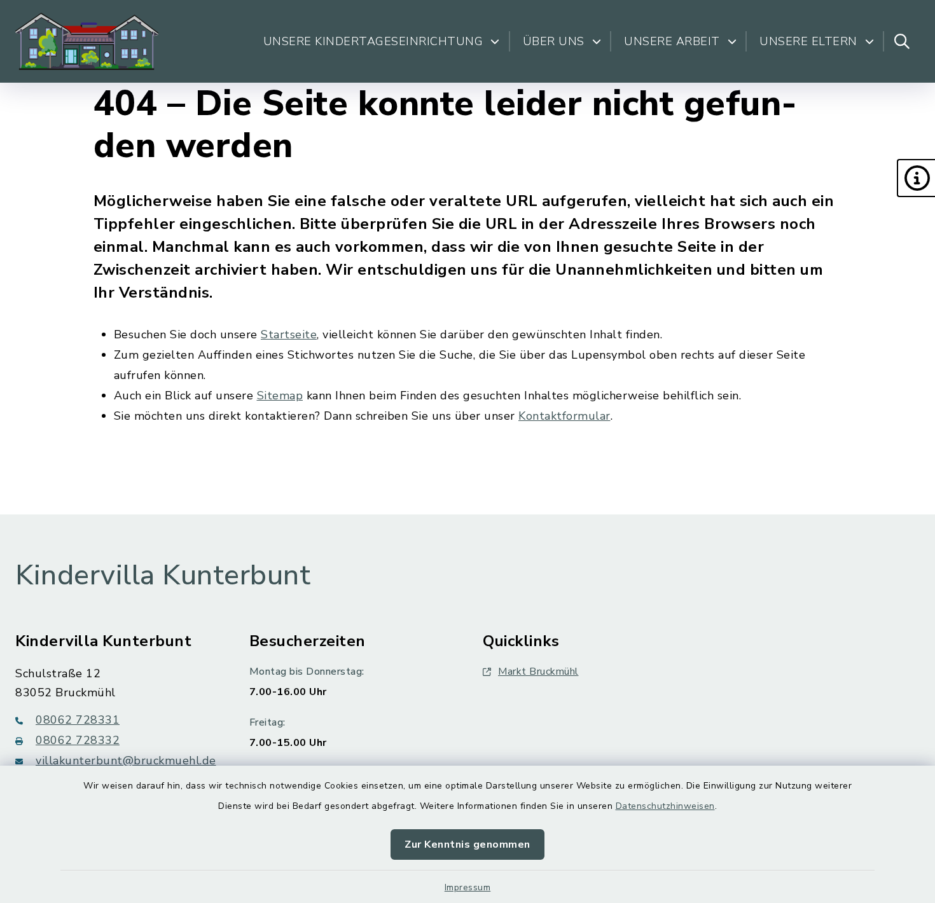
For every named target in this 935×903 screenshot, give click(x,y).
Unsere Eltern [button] (808, 41)
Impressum (468, 887)
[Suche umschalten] (902, 41)
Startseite (289, 334)
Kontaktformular (564, 416)
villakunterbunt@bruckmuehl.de (126, 760)
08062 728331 (78, 719)
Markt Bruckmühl (538, 672)
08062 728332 (78, 740)
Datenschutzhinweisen (665, 806)
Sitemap (280, 395)
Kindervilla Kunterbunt (162, 575)
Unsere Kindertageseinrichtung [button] (373, 41)
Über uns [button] (554, 41)
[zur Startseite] (86, 41)
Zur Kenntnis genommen (467, 844)
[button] (916, 178)
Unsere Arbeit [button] (672, 41)
